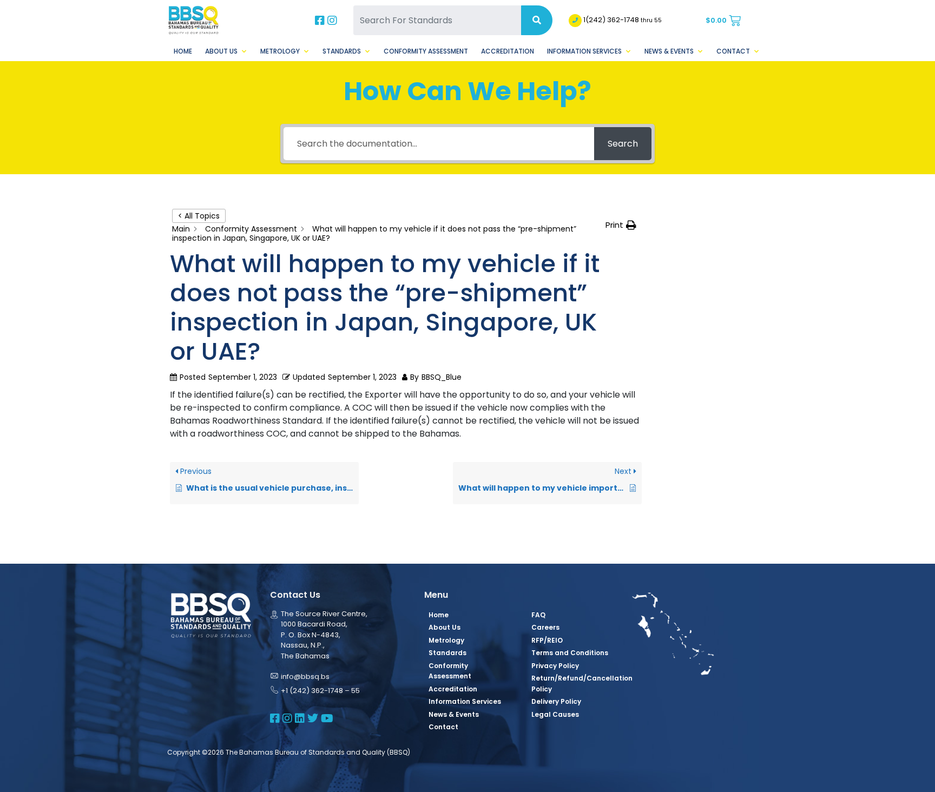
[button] (620, 225)
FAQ (538, 614)
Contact (733, 51)
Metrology (280, 51)
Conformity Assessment (426, 51)
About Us (221, 51)
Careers (545, 627)
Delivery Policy (556, 701)
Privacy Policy (555, 665)
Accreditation (507, 51)
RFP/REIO (547, 640)
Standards (341, 51)
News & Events (669, 51)
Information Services (584, 51)
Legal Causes (555, 714)
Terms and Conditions (569, 652)
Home (183, 51)
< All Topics (199, 215)
